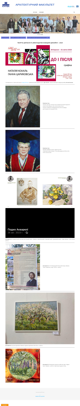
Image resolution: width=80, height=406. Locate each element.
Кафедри (41, 12)
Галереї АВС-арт (25, 82)
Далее (78, 23)
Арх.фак (35, 12)
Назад (1, 23)
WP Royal (42, 392)
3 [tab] (40, 34)
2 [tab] (39, 34)
